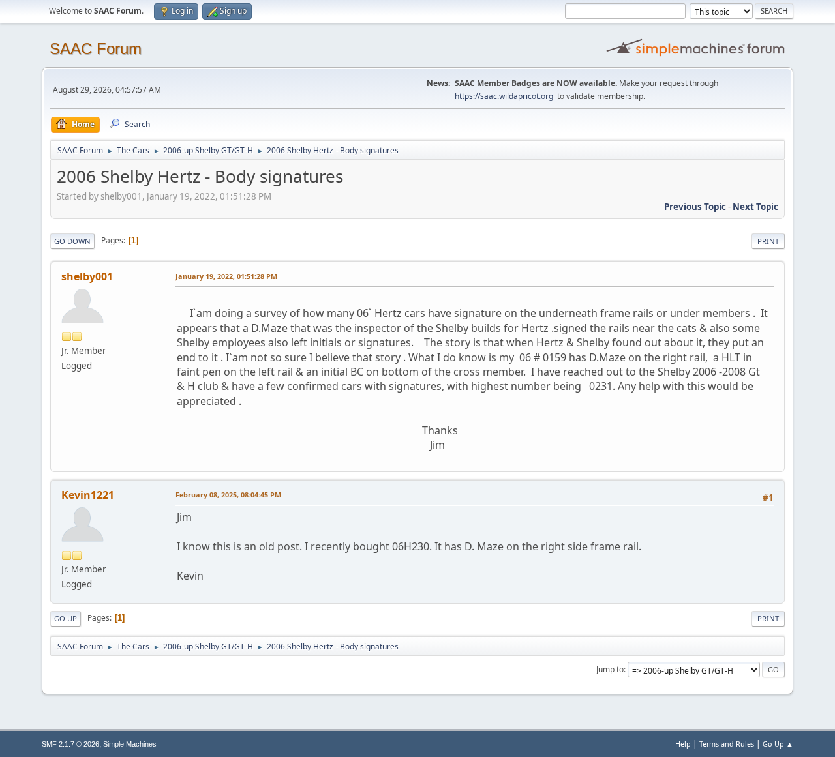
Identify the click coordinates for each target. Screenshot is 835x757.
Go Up (65, 618)
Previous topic (695, 207)
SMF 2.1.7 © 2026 (70, 744)
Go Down (72, 241)
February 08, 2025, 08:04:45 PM (228, 494)
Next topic (755, 207)
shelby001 (87, 276)
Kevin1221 (87, 495)
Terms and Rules (726, 744)
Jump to (610, 669)
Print (768, 241)
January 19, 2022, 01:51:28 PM (226, 276)
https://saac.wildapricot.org (504, 96)
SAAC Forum (96, 48)
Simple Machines (130, 744)
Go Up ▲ (778, 744)
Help (683, 744)
